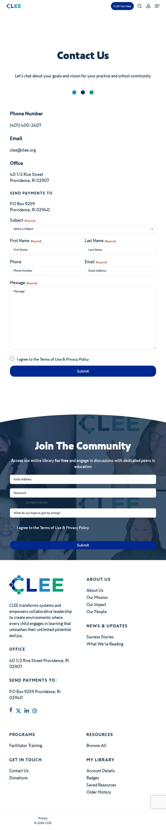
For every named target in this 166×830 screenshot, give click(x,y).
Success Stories (100, 636)
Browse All (96, 745)
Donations (18, 777)
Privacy (43, 818)
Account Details (100, 770)
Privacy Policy (77, 359)
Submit (83, 371)
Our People (96, 611)
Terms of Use (50, 359)
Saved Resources (101, 785)
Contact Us (19, 770)
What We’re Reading (104, 644)
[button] (157, 6)
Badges (92, 777)
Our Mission (97, 597)
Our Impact (96, 604)
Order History (98, 792)
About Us (94, 590)
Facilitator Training (25, 745)
